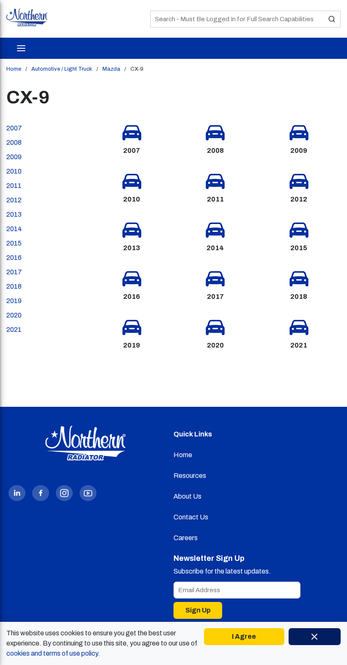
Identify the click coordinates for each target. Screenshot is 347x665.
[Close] (315, 636)
